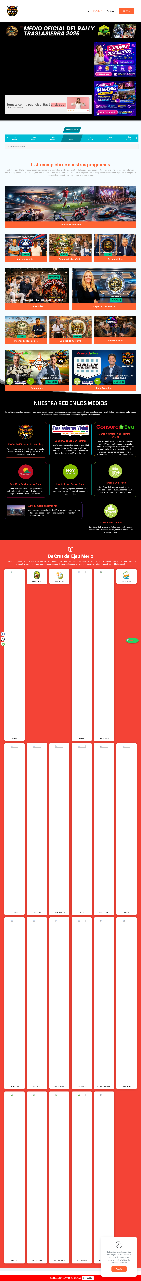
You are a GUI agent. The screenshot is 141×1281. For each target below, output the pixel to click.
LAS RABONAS (126, 581)
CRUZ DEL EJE (59, 581)
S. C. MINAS (81, 1087)
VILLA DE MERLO (59, 1261)
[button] (2, 648)
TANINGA (14, 1261)
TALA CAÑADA (126, 1087)
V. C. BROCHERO (37, 1261)
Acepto (119, 1269)
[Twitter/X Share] (3, 639)
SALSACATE (37, 1087)
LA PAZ (81, 738)
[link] (48, 104)
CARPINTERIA (36, 581)
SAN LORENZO (59, 1086)
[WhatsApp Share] (3, 644)
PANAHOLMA (14, 1087)
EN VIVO (126, 11)
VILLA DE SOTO (82, 1261)
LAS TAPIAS (37, 912)
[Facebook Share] (3, 634)
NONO (126, 912)
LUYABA (81, 912)
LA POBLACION (104, 738)
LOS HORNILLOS (59, 912)
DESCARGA (87, 1278)
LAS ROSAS (14, 912)
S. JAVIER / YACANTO (104, 1087)
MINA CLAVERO (104, 912)
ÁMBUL (14, 738)
